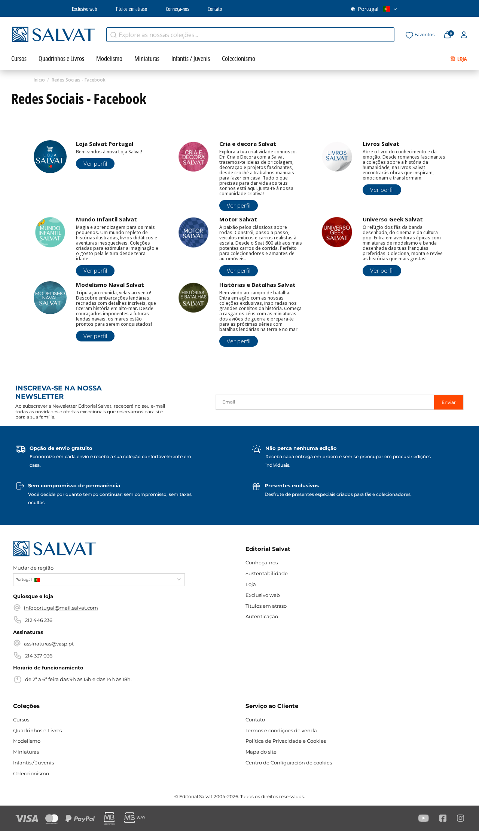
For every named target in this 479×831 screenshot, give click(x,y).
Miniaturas (26, 752)
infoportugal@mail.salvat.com (61, 608)
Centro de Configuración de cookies (288, 763)
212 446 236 (38, 620)
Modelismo (26, 741)
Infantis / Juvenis (33, 763)
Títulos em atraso (131, 8)
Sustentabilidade (266, 573)
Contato (215, 8)
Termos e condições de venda (281, 730)
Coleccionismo (31, 773)
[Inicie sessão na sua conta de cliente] (464, 35)
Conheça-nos (177, 8)
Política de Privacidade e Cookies (285, 741)
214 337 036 (38, 656)
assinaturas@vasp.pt (49, 644)
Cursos (21, 720)
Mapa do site (261, 752)
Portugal (368, 8)
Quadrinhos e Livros (37, 730)
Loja (250, 584)
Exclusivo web (84, 8)
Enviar (449, 402)
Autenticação (261, 616)
